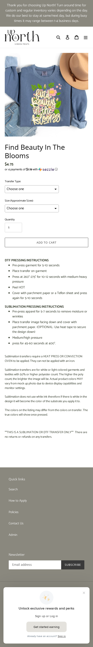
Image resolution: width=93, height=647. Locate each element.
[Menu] (85, 37)
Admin (13, 535)
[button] (31, 169)
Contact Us (16, 523)
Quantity (10, 220)
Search (13, 489)
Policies (13, 512)
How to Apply (18, 500)
